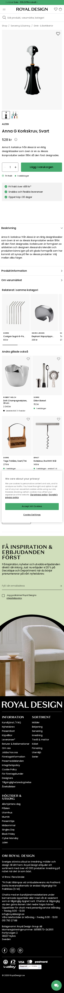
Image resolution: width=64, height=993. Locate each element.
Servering (37, 731)
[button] (55, 9)
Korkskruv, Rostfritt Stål (45, 461)
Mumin (6, 817)
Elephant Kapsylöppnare (44, 336)
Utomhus (7, 812)
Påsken (6, 808)
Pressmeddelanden (13, 761)
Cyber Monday (10, 838)
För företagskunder (12, 774)
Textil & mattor (40, 739)
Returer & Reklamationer (15, 744)
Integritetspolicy (11, 765)
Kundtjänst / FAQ (11, 722)
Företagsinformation (13, 757)
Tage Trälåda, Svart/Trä (15, 461)
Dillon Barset (40, 401)
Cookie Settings (32, 514)
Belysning (37, 727)
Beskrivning (8, 228)
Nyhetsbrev (8, 727)
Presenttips (8, 821)
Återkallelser (8, 786)
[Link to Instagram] (12, 950)
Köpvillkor (7, 735)
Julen (5, 842)
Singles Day (8, 829)
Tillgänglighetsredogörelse (16, 782)
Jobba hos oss (10, 752)
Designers (7, 778)
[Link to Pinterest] (20, 950)
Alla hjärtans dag (11, 804)
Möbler (36, 722)
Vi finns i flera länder (13, 877)
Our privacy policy (39, 494)
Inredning (37, 735)
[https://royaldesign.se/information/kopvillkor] (30, 967)
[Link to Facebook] (4, 950)
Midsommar (9, 825)
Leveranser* (8, 739)
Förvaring (37, 748)
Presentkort (8, 731)
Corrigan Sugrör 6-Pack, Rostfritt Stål (15, 336)
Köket (35, 744)
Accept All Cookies (32, 506)
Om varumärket (11, 280)
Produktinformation (14, 271)
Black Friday (8, 834)
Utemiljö (36, 752)
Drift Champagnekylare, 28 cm (15, 402)
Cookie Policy (9, 769)
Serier (35, 757)
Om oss (6, 748)
